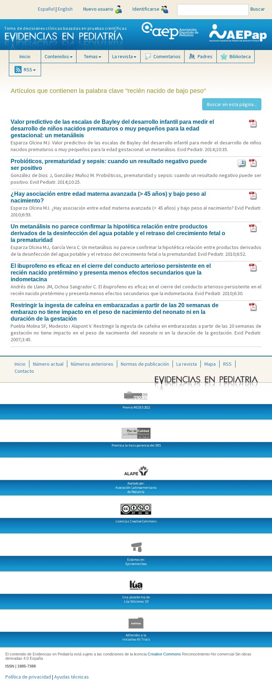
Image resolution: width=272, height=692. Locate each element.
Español (46, 9)
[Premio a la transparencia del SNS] (136, 431)
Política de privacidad (28, 677)
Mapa (210, 364)
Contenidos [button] (57, 56)
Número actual (48, 364)
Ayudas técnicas (71, 677)
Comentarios (167, 56)
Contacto (24, 371)
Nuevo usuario (98, 9)
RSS (227, 364)
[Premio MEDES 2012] (136, 393)
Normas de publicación (145, 364)
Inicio (24, 56)
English (65, 9)
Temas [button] (91, 56)
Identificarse (145, 9)
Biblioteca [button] (240, 56)
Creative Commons (164, 654)
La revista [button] (122, 56)
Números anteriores (92, 364)
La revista (186, 364)
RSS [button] (28, 69)
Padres (205, 56)
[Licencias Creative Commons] (136, 506)
